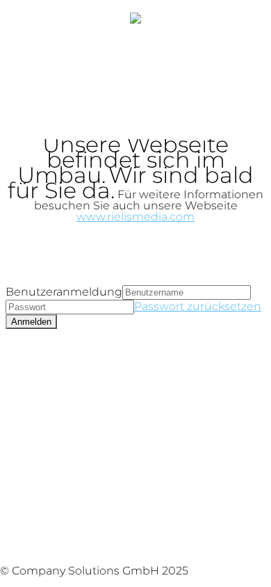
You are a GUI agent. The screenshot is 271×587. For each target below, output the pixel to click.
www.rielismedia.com (135, 216)
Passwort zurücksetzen (197, 306)
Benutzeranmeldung (64, 291)
